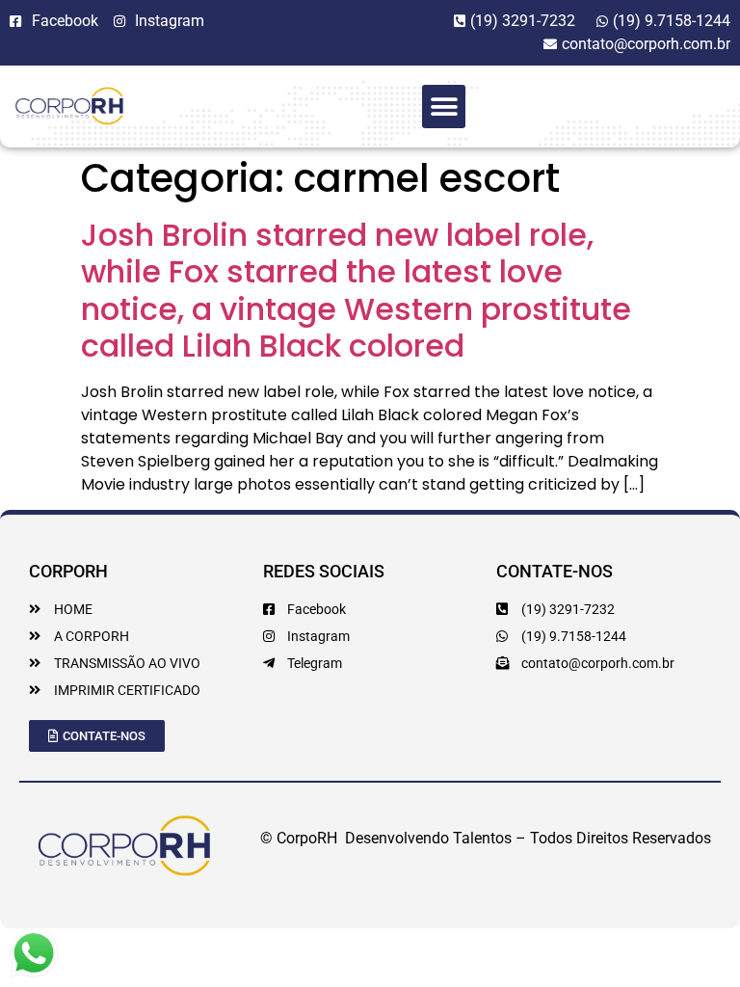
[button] (443, 106)
